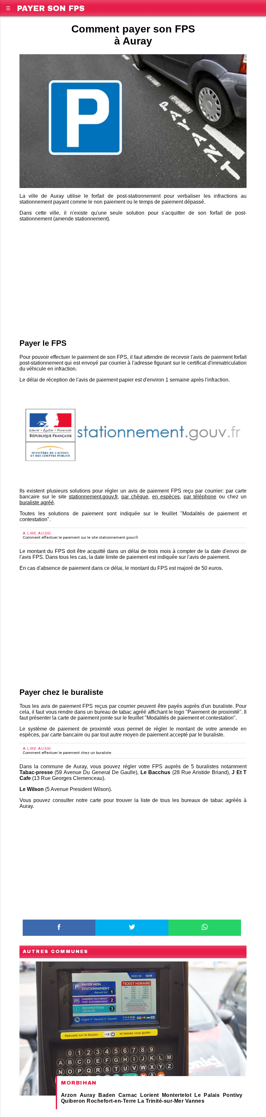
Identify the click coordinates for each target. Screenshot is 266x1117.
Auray (87, 1095)
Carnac (127, 1095)
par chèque (135, 496)
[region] (133, 279)
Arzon (69, 1095)
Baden (106, 1095)
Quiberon (73, 1101)
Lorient (149, 1095)
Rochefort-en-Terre (111, 1101)
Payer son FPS (51, 7)
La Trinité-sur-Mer (161, 1101)
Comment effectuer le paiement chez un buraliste (67, 752)
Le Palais (207, 1095)
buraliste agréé (36, 502)
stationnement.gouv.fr (93, 496)
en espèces (166, 496)
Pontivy (233, 1095)
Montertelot (176, 1095)
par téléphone (200, 496)
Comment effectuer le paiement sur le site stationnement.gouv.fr (80, 537)
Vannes (195, 1101)
